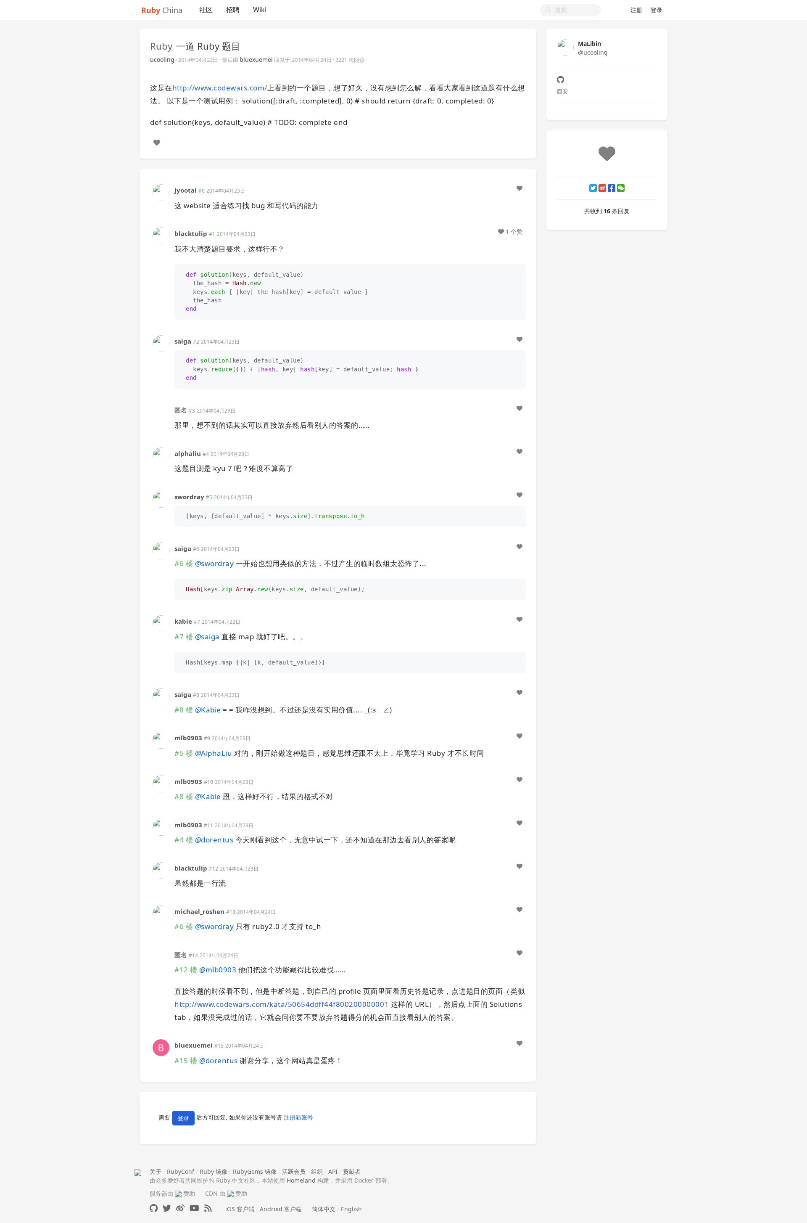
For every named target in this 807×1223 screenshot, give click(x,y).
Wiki (259, 9)
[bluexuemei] (161, 1047)
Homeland (301, 1180)
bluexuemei (256, 60)
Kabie (208, 710)
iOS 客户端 (239, 1209)
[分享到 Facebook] (611, 188)
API (333, 1171)
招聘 (233, 9)
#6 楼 (183, 563)
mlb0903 (188, 737)
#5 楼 (183, 753)
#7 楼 (183, 636)
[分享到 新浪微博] (602, 188)
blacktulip (190, 233)
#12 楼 (186, 969)
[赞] (157, 142)
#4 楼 (183, 839)
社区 (206, 9)
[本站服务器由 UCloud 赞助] (178, 1193)
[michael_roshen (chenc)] (161, 913)
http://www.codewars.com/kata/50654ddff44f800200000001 (281, 1004)
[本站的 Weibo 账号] (180, 1208)
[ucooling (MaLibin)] (565, 47)
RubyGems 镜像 (255, 1171)
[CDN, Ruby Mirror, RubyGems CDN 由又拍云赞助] (230, 1193)
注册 (636, 10)
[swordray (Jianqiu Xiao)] (161, 498)
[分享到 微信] (621, 188)
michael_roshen (199, 911)
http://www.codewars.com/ (219, 88)
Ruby (161, 46)
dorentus (214, 839)
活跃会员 (294, 1171)
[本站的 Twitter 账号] (167, 1208)
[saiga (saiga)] (161, 343)
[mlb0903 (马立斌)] (161, 740)
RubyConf (180, 1171)
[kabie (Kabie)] (161, 623)
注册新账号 (298, 1118)
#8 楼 (183, 710)
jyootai (185, 190)
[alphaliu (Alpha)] (161, 455)
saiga (182, 341)
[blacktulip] (161, 235)
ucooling (162, 60)
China (161, 10)
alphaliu (187, 453)
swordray (189, 496)
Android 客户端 (281, 1209)
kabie (183, 621)
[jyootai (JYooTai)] (161, 192)
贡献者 (352, 1171)
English (351, 1209)
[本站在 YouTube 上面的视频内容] (194, 1208)
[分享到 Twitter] (593, 188)
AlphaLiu (213, 753)
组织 (317, 1171)
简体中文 (323, 1209)
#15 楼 (186, 1060)
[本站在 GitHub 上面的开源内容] (154, 1208)
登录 (656, 10)
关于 (155, 1171)
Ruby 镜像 (213, 1171)
